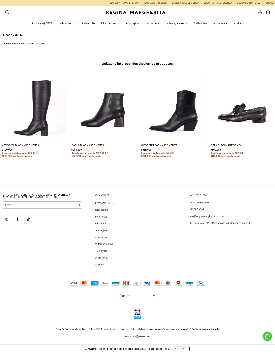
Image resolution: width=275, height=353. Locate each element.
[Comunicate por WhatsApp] (267, 336)
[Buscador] (7, 12)
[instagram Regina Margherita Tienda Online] (7, 219)
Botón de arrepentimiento (205, 329)
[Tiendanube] (137, 337)
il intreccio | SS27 (42, 23)
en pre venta (220, 23)
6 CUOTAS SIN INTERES (148, 3)
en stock (238, 23)
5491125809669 (199, 202)
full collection (109, 23)
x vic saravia (152, 23)
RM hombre (200, 23)
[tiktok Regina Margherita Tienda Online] (28, 219)
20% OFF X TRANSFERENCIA (117, 3)
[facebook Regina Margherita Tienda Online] (18, 219)
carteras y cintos (175, 23)
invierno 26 (88, 23)
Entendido (181, 349)
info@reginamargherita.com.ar (207, 216)
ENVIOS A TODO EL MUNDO (178, 3)
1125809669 (197, 209)
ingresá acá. (182, 329)
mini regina (132, 23)
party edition (66, 23)
